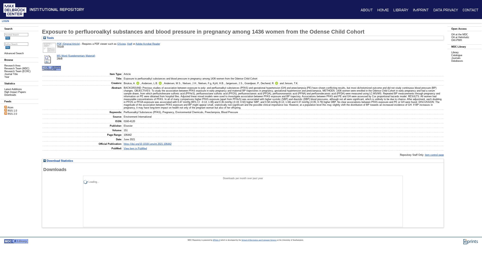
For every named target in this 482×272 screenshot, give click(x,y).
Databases (457, 60)
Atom (10, 107)
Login (5, 21)
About (367, 10)
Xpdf (129, 43)
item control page (434, 154)
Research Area (12, 65)
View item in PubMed (135, 148)
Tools (50, 37)
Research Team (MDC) (16, 68)
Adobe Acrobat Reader (148, 43)
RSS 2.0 (12, 113)
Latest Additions (13, 89)
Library (400, 10)
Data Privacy (445, 10)
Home (383, 10)
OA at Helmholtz (460, 37)
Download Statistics (59, 160)
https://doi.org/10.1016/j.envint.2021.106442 (148, 144)
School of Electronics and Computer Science (259, 240)
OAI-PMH (456, 40)
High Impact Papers (15, 92)
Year (6, 77)
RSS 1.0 (12, 110)
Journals (456, 58)
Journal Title (11, 74)
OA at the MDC (459, 34)
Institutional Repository (57, 10)
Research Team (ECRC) (17, 71)
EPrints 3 (216, 240)
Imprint (421, 10)
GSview (121, 43)
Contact (470, 10)
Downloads (10, 94)
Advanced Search (14, 53)
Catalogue (456, 55)
